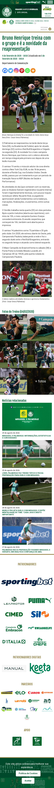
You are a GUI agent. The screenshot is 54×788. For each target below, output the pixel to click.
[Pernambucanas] (7, 692)
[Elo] (20, 692)
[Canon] (34, 692)
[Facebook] (4, 70)
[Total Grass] (7, 709)
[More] (33, 70)
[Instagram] (16, 70)
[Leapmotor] (14, 600)
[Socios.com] (34, 700)
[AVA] (47, 709)
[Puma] (40, 600)
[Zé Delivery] (47, 701)
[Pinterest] (21, 70)
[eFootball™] (27, 717)
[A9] (7, 700)
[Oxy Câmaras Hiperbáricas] (34, 709)
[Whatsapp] (27, 70)
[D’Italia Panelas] (14, 641)
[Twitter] (10, 70)
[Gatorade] (47, 692)
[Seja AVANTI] (47, 8)
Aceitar (28, 781)
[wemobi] (20, 700)
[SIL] (40, 614)
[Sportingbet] (27, 582)
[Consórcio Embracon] (14, 628)
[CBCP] (37, 741)
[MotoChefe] (40, 641)
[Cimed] (14, 614)
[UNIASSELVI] (40, 628)
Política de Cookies (28, 773)
